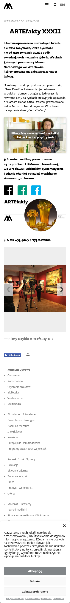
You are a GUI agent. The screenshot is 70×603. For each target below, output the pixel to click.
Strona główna (11, 21)
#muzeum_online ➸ (19, 178)
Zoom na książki (17, 476)
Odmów (35, 581)
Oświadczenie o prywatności (38, 599)
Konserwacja (15, 381)
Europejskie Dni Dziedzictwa (23, 443)
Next (61, 289)
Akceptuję (35, 571)
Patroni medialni (17, 510)
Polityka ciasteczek (15, 599)
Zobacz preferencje (35, 591)
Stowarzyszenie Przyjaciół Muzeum (28, 515)
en (62, 4)
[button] (64, 526)
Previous (8, 289)
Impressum (58, 599)
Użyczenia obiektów (19, 387)
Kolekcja (12, 437)
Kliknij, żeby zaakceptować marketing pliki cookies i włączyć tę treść (35, 135)
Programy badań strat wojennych (26, 449)
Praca (10, 482)
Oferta (11, 494)
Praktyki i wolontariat (19, 488)
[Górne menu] (46, 4)
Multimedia (14, 404)
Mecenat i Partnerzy (19, 504)
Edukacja (12, 465)
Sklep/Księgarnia (17, 471)
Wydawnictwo (15, 398)
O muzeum (14, 375)
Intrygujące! (14, 432)
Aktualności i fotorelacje (21, 414)
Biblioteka (13, 392)
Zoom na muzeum (18, 426)
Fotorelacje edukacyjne (21, 420)
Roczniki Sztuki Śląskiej (21, 459)
